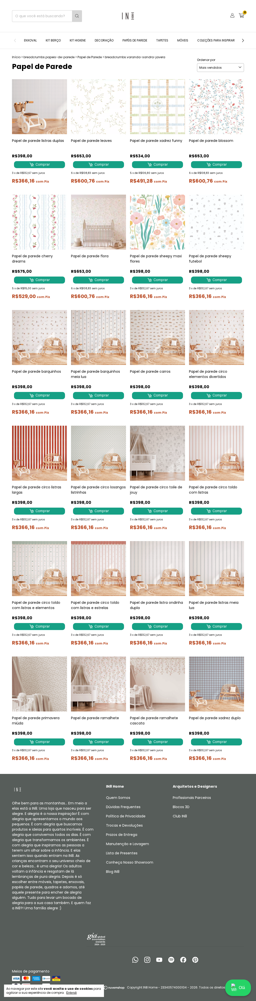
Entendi (71, 993)
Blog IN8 (113, 871)
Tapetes (162, 40)
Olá (242, 988)
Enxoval (30, 40)
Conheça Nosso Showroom (129, 862)
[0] (241, 16)
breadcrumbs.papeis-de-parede (49, 57)
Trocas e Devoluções (124, 825)
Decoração (104, 40)
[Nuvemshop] (105, 989)
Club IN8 (180, 816)
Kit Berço (53, 40)
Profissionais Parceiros (192, 797)
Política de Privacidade (126, 816)
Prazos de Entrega (121, 834)
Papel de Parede (90, 57)
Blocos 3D (181, 806)
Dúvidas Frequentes (123, 806)
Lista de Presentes (122, 853)
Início (16, 57)
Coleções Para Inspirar (216, 40)
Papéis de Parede (134, 40)
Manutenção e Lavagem (127, 843)
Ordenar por (206, 60)
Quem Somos (118, 797)
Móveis (182, 40)
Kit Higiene (78, 40)
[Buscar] (77, 16)
